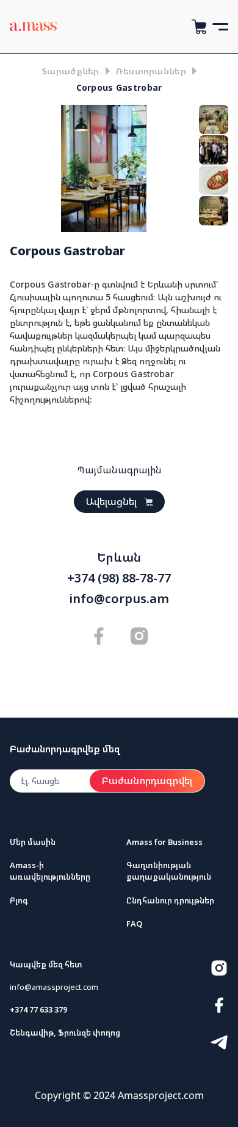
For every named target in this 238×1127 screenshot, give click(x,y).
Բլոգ (19, 900)
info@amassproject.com (54, 986)
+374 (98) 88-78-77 (119, 578)
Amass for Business (164, 841)
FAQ (134, 923)
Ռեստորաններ (151, 71)
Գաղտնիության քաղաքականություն (168, 871)
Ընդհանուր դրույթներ (170, 900)
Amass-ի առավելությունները (50, 871)
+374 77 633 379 (38, 1009)
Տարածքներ (70, 71)
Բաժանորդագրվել (147, 780)
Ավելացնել (111, 501)
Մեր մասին (33, 841)
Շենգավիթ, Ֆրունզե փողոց (65, 1032)
